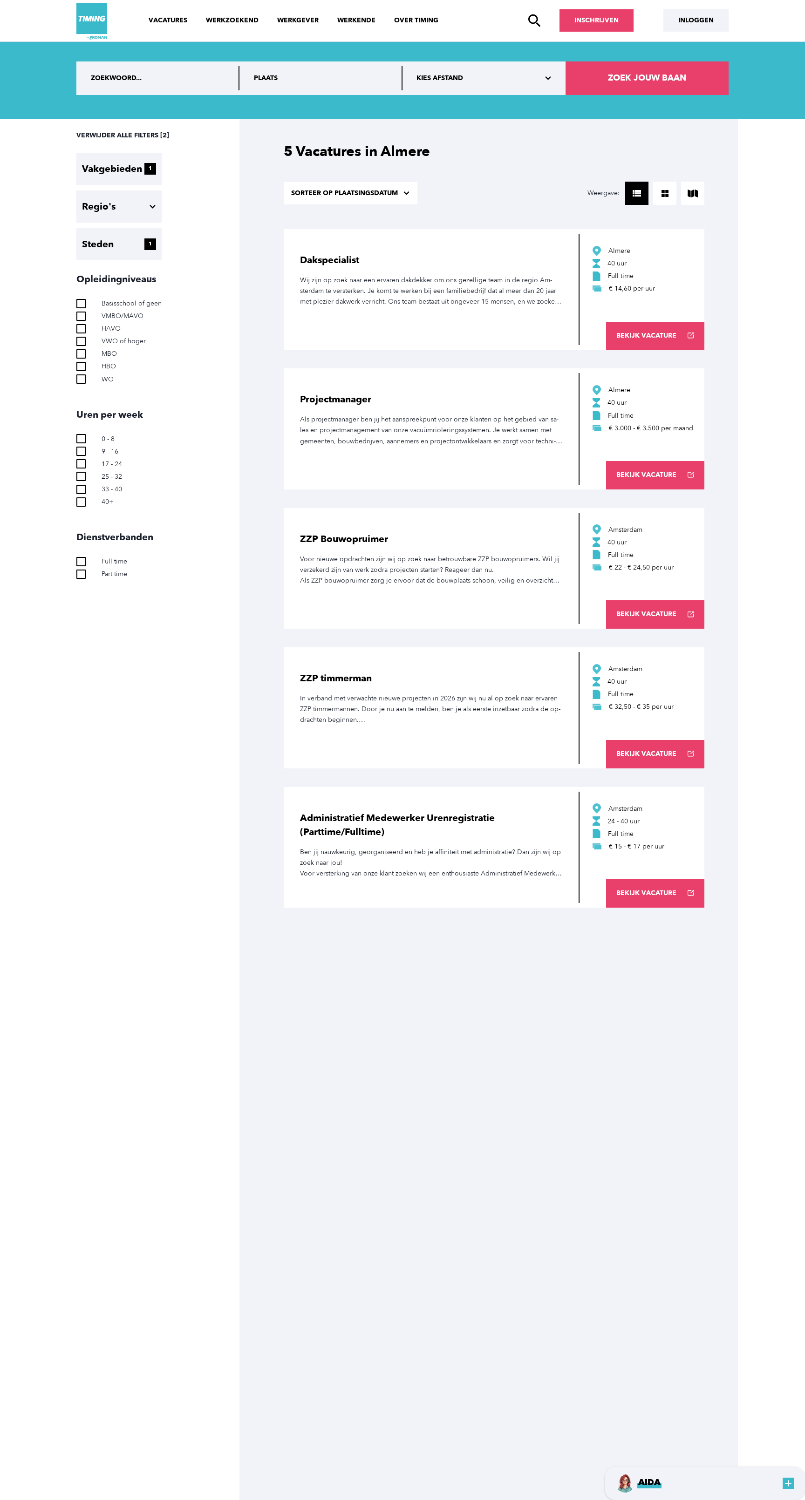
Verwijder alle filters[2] (122, 135)
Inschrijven (596, 20)
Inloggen (696, 20)
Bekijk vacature (646, 335)
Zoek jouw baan (647, 78)
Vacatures (168, 20)
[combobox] (320, 78)
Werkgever (298, 20)
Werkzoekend (232, 20)
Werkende (356, 20)
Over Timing (416, 20)
